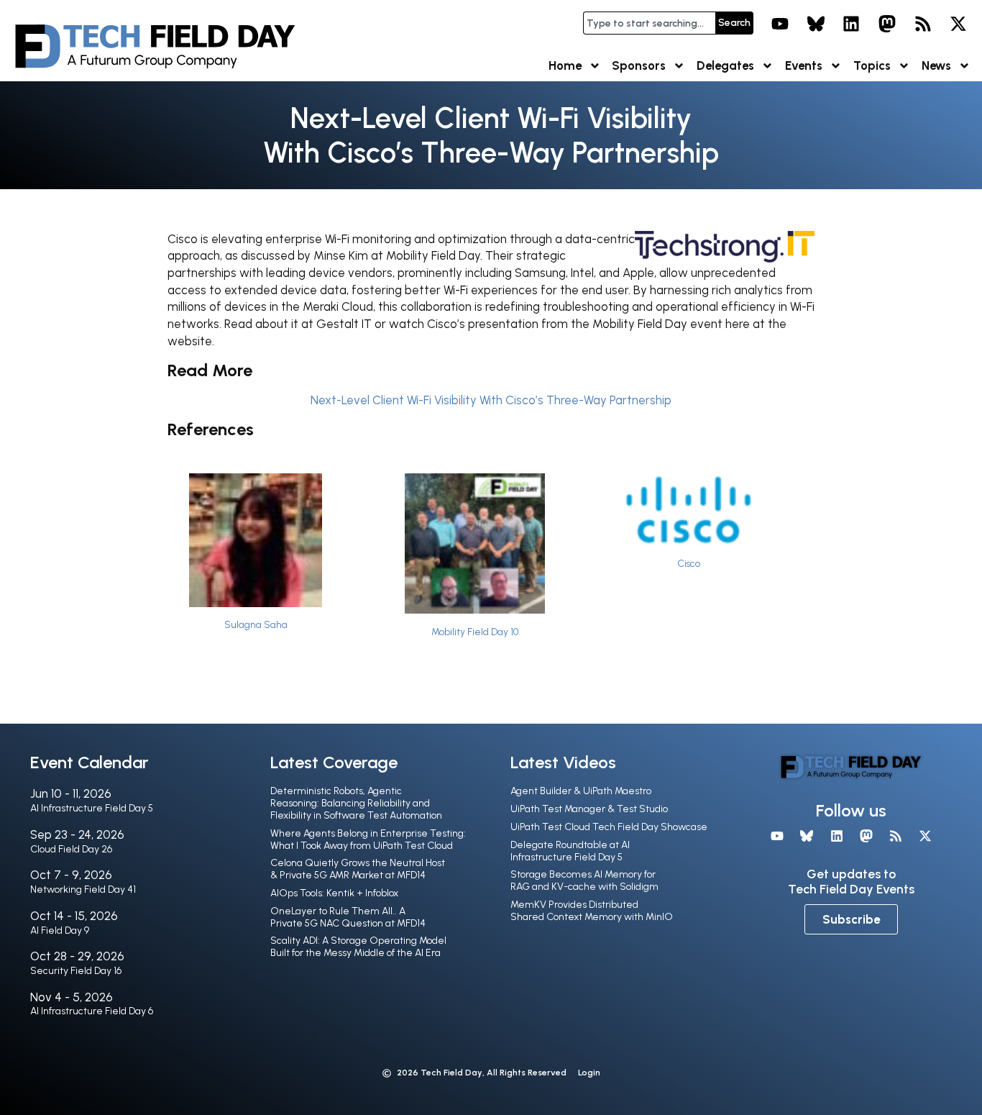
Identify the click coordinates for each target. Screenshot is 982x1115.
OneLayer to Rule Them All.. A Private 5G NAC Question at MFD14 (348, 917)
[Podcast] (923, 24)
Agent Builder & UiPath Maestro (580, 791)
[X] (958, 24)
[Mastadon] (887, 24)
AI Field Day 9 (59, 930)
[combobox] (649, 23)
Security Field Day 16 (75, 971)
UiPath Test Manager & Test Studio (589, 809)
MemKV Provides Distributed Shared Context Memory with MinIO (591, 910)
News (936, 65)
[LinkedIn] (852, 24)
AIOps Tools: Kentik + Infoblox (334, 893)
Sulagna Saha (256, 624)
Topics (872, 65)
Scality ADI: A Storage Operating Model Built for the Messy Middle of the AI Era (358, 946)
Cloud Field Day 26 (71, 849)
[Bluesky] (816, 24)
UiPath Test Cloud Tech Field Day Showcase (608, 827)
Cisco (688, 563)
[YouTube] (780, 24)
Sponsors (639, 65)
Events (803, 65)
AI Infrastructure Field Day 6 (91, 1011)
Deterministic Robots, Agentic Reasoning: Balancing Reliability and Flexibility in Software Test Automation (356, 803)
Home (565, 65)
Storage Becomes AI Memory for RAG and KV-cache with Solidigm (584, 880)
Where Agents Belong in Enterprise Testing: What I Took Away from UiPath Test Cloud (368, 839)
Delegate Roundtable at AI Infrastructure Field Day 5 (570, 851)
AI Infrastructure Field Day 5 (91, 808)
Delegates (725, 65)
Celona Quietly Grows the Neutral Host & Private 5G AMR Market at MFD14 (357, 869)
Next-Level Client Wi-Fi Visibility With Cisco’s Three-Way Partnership (491, 400)
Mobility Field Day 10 (474, 631)
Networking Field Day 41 (83, 889)
